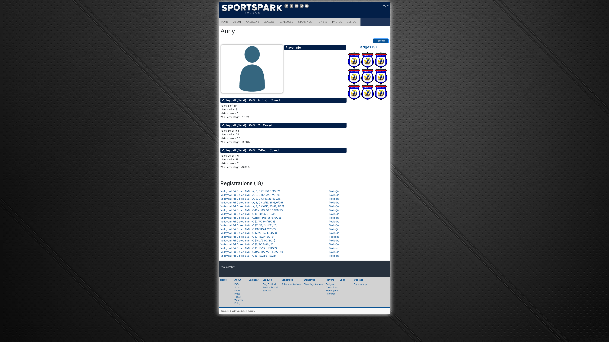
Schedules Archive (291, 284)
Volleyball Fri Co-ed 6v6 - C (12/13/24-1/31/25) (248, 225)
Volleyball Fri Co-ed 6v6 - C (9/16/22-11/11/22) (248, 248)
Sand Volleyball (270, 287)
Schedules (287, 279)
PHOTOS (337, 21)
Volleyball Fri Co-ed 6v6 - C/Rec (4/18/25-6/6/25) (250, 217)
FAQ (236, 284)
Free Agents (332, 290)
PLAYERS (322, 21)
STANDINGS (305, 21)
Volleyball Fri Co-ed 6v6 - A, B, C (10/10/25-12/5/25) (252, 206)
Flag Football (269, 284)
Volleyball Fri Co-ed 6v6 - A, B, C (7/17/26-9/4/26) (251, 191)
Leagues (267, 279)
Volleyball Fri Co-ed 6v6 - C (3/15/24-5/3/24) (248, 236)
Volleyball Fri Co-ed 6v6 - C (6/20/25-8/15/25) (248, 213)
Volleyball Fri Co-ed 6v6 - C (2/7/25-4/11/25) (247, 221)
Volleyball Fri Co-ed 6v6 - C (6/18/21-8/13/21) (248, 255)
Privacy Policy (227, 267)
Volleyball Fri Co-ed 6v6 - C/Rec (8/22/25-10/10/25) (252, 210)
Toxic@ (333, 229)
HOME (224, 21)
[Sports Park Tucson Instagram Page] (297, 6)
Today (237, 296)
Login (385, 5)
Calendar (254, 279)
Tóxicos (333, 248)
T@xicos (334, 236)
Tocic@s (334, 221)
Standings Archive (313, 284)
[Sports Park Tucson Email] (307, 6)
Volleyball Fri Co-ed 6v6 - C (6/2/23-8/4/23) (247, 244)
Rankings (330, 293)
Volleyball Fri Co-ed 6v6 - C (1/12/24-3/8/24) (247, 240)
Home (223, 279)
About (237, 279)
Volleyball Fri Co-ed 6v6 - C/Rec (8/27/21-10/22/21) (251, 251)
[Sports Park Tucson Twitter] (302, 6)
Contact (358, 279)
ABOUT (237, 21)
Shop (342, 279)
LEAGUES (269, 21)
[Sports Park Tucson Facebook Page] (291, 6)
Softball (267, 290)
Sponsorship (360, 284)
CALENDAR (252, 21)
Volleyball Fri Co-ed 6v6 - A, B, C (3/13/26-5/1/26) (250, 198)
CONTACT (352, 21)
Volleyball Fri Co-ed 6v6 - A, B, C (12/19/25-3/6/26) (251, 202)
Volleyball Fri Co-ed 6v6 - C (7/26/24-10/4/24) (248, 232)
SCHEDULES (286, 21)
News (237, 290)
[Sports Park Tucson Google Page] (286, 6)
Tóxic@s (334, 251)
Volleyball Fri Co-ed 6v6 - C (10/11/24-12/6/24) (248, 229)
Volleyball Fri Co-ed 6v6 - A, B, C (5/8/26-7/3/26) (250, 194)
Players (381, 40)
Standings (309, 279)
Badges (330, 284)
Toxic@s (334, 191)
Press (237, 293)
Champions (331, 287)
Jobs (236, 287)
